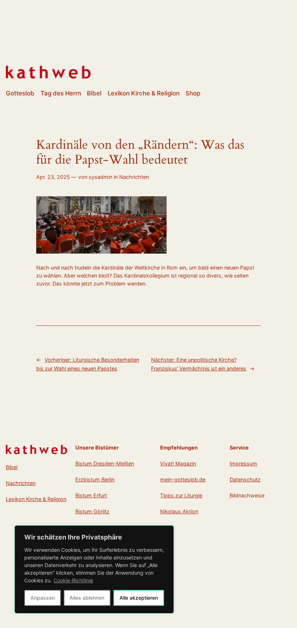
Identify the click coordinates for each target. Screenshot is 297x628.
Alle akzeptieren (139, 598)
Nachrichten (134, 177)
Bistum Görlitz (92, 511)
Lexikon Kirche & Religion (36, 499)
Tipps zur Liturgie (181, 495)
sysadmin (100, 177)
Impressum (243, 463)
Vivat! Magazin (178, 463)
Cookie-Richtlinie (73, 580)
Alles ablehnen (87, 598)
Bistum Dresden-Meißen (104, 463)
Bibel (11, 467)
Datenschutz (245, 479)
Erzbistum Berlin (94, 479)
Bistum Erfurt (91, 495)
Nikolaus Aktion (179, 511)
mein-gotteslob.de (182, 479)
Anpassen (42, 598)
